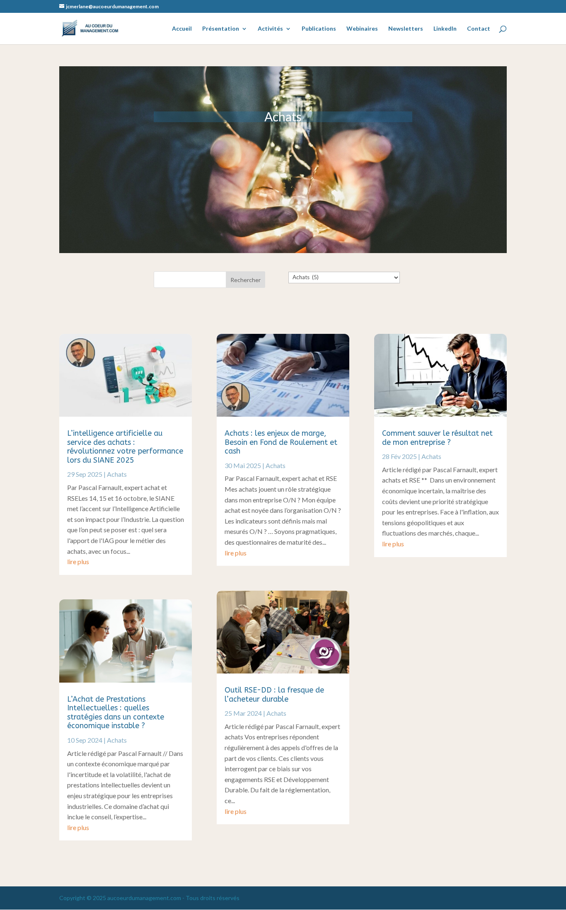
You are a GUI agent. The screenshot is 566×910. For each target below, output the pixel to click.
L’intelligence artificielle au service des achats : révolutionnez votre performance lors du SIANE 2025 (125, 447)
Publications (319, 29)
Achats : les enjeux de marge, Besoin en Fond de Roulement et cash (281, 442)
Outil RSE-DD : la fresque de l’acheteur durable (274, 695)
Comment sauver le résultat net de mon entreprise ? (437, 438)
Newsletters (405, 29)
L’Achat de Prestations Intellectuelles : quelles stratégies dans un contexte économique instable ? (115, 713)
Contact (478, 29)
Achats (117, 474)
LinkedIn (445, 29)
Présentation (220, 29)
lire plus (78, 561)
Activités (270, 29)
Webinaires (362, 29)
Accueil (182, 29)
